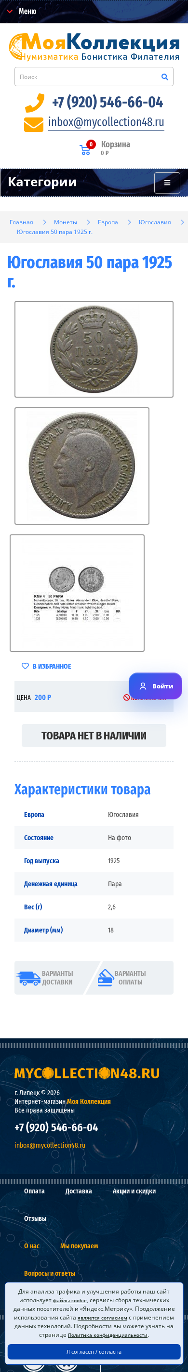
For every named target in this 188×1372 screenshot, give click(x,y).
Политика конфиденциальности (108, 1335)
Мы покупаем (79, 1246)
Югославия (155, 222)
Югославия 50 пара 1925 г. (55, 232)
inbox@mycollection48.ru (106, 122)
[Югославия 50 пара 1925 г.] (94, 349)
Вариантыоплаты (130, 977)
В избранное (51, 666)
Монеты (65, 222)
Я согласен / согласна (94, 1351)
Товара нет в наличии (94, 735)
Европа (108, 222)
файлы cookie (70, 1300)
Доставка (79, 1191)
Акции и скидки (134, 1191)
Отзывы (35, 1218)
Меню (26, 11)
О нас (32, 1246)
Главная (21, 222)
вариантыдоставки (57, 977)
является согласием (102, 1317)
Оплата (34, 1191)
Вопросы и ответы (49, 1273)
